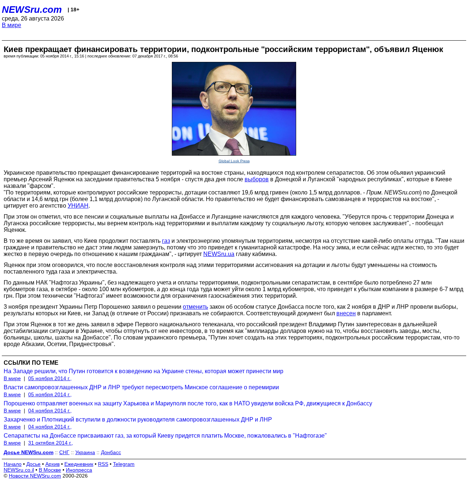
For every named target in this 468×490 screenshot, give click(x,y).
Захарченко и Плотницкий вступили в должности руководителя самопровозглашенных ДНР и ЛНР (138, 419)
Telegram (124, 464)
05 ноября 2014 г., (50, 378)
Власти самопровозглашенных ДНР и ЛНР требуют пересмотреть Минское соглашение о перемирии (141, 387)
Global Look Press (234, 161)
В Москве (50, 470)
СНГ (64, 452)
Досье (33, 464)
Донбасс (111, 452)
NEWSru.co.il (19, 470)
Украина (85, 452)
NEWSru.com (32, 9)
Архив (52, 464)
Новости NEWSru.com (35, 476)
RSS (103, 464)
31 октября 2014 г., (50, 443)
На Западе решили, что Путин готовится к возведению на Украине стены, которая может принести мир (143, 371)
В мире (11, 25)
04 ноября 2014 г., (50, 410)
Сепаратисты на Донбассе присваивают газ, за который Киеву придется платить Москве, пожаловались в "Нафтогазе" (165, 436)
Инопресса (79, 470)
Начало (13, 464)
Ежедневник (78, 464)
